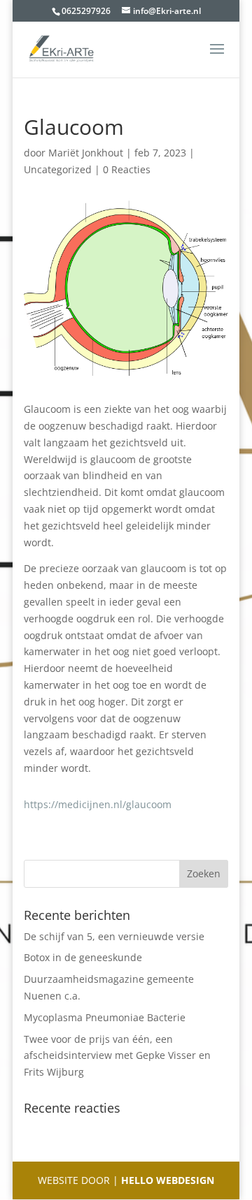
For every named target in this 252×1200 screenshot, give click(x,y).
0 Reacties (126, 169)
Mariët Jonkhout (85, 152)
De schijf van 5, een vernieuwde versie (114, 936)
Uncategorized (58, 169)
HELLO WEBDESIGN (166, 1180)
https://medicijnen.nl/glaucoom (98, 804)
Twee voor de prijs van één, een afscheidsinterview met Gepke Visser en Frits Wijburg (117, 1055)
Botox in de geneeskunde (83, 957)
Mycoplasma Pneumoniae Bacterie (105, 1017)
